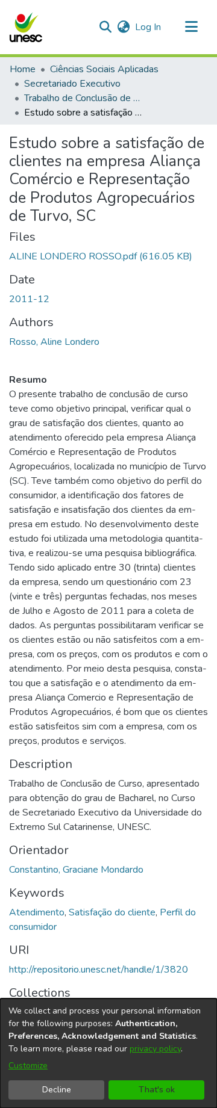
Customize (28, 1065)
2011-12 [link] (29, 299)
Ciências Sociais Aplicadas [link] (104, 69)
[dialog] (108, 1053)
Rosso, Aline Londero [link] (54, 341)
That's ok (157, 1089)
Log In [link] (148, 27)
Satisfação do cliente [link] (112, 912)
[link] (100, 256)
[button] (25, 27)
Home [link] (23, 69)
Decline (56, 1089)
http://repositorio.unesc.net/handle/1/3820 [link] (98, 969)
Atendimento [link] (36, 912)
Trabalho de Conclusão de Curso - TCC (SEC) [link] (84, 98)
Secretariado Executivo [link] (72, 83)
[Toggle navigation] (191, 27)
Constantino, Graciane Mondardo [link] (76, 869)
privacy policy (155, 1048)
